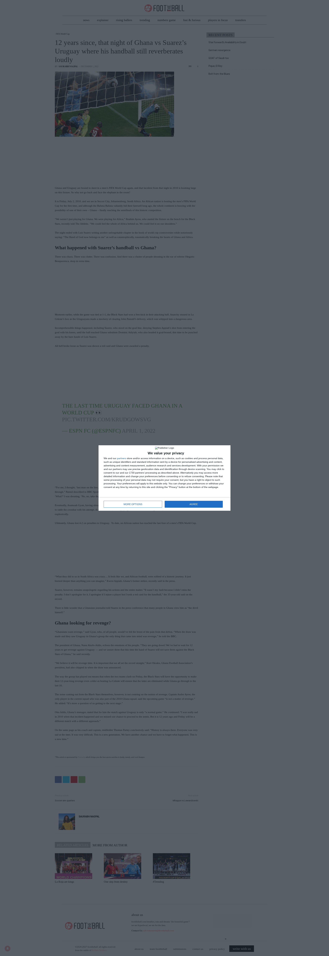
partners (121, 458)
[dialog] (164, 478)
